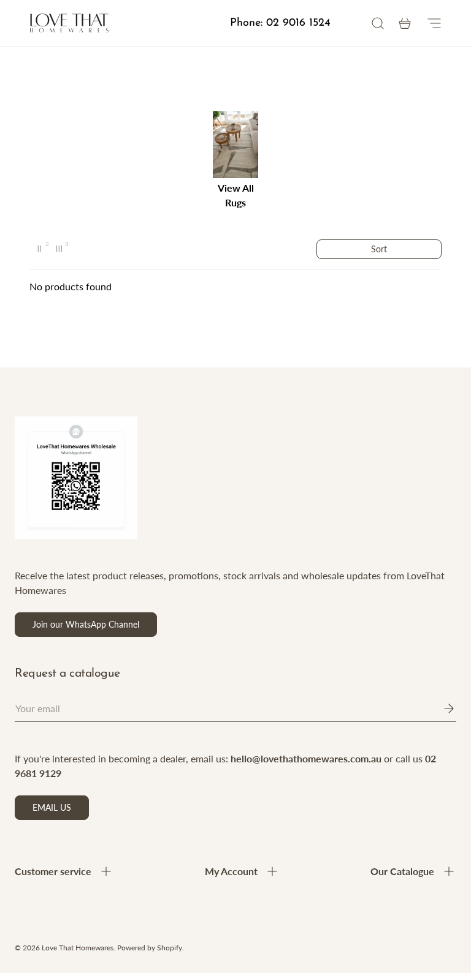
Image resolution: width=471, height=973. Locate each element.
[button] (404, 23)
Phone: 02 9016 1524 (280, 23)
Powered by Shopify (149, 947)
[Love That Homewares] (69, 23)
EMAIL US (52, 807)
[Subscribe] (440, 708)
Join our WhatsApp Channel (86, 624)
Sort (379, 249)
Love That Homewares (77, 947)
